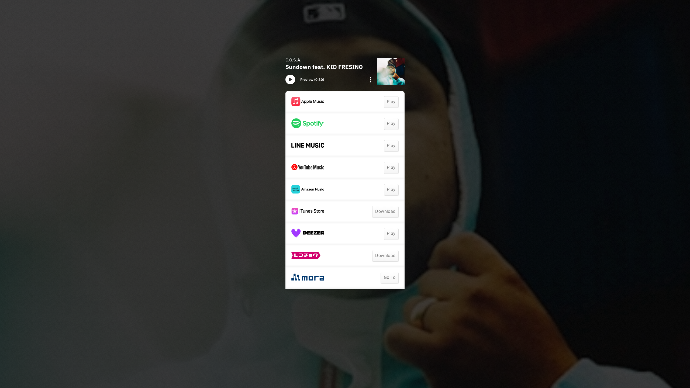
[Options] (371, 80)
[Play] (290, 79)
